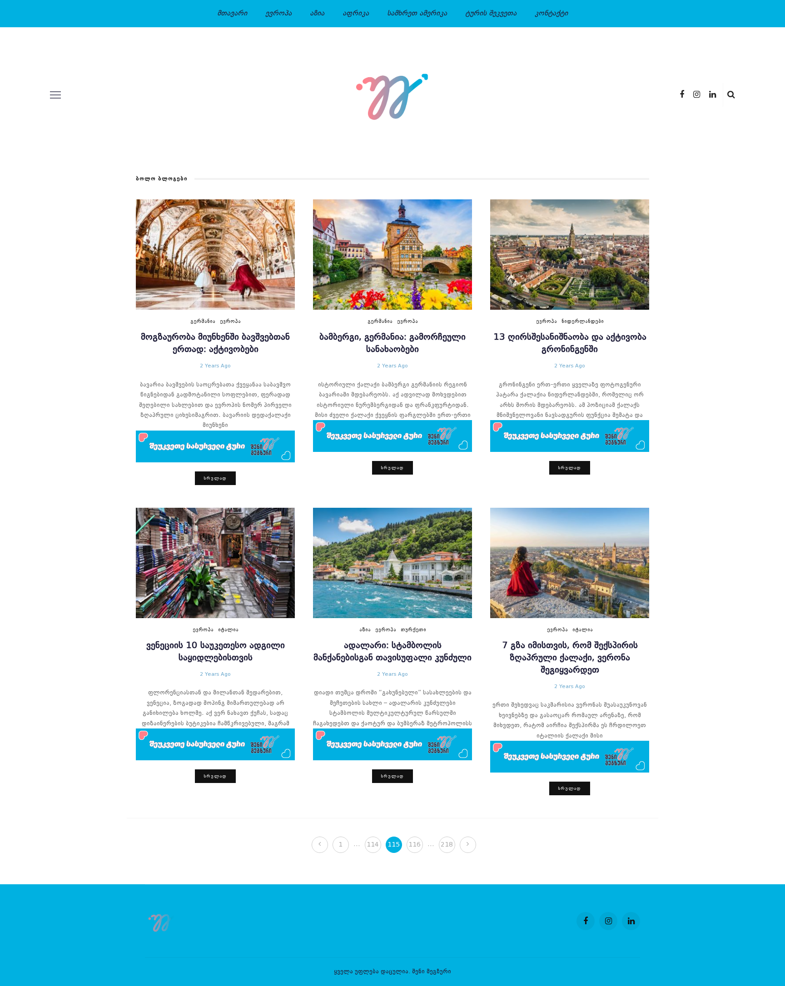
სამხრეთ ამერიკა (417, 13)
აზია (317, 13)
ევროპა (278, 13)
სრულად (215, 478)
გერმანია (202, 321)
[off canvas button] (55, 94)
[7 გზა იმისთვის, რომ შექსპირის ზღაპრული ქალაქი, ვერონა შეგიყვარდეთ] (569, 562)
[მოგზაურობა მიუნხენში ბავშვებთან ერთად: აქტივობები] (215, 254)
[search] (731, 94)
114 (373, 845)
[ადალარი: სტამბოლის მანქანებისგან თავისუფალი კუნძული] (392, 562)
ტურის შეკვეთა (491, 13)
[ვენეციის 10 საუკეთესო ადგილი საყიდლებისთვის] (215, 562)
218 (447, 845)
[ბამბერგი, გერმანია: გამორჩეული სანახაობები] (392, 254)
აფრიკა (356, 13)
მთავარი (232, 13)
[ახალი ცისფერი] (215, 446)
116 (414, 845)
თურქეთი (413, 630)
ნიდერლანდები (582, 321)
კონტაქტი (551, 13)
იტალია (228, 630)
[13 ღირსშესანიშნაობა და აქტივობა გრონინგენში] (569, 254)
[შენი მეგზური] (163, 921)
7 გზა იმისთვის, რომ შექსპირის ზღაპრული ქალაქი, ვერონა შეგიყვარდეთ (570, 658)
